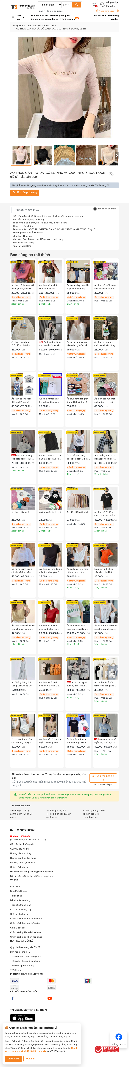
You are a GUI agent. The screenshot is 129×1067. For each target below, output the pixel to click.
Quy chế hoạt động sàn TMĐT (25, 947)
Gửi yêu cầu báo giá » (103, 778)
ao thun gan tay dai (56, 810)
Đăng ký (110, 6)
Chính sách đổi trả (19, 867)
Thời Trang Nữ (33, 25)
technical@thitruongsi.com (40, 876)
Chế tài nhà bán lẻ (19, 914)
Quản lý (30, 1058)
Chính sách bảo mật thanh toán (26, 918)
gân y (42, 11)
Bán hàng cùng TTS (109, 11)
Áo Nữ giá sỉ (50, 25)
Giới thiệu (15, 886)
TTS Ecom (15, 970)
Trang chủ (18, 25)
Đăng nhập (112, 2)
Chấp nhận (14, 1058)
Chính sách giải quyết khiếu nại (25, 932)
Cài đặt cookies (17, 927)
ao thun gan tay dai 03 (21, 814)
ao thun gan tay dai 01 (94, 810)
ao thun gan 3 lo (91, 814)
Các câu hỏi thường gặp (22, 844)
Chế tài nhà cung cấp (20, 909)
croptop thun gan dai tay (58, 814)
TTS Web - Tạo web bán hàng (25, 961)
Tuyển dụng (16, 895)
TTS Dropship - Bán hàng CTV (25, 956)
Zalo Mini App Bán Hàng (22, 965)
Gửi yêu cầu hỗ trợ (19, 848)
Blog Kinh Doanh (18, 891)
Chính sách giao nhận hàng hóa (26, 937)
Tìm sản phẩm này (26, 192)
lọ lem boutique (55, 11)
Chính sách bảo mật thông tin (25, 923)
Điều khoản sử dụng (20, 900)
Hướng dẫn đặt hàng (20, 853)
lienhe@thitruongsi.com (41, 871)
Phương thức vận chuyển (22, 862)
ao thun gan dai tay (19, 810)
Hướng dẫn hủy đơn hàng (23, 858)
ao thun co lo (52, 817)
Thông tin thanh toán (20, 905)
